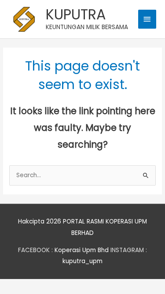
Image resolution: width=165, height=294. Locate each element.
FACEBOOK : (35, 250)
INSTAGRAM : (128, 250)
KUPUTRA (76, 14)
